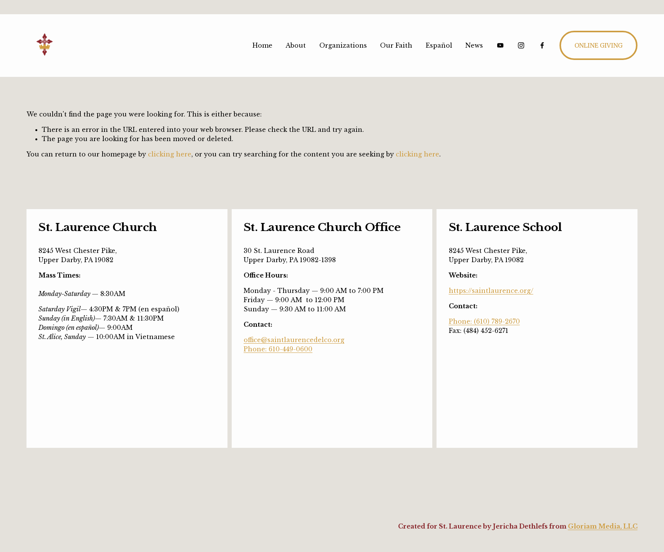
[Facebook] (542, 45)
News (474, 45)
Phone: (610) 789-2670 (484, 321)
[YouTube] (500, 45)
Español (439, 45)
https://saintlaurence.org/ (491, 290)
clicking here (169, 154)
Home (262, 45)
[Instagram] (521, 45)
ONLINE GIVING (598, 45)
